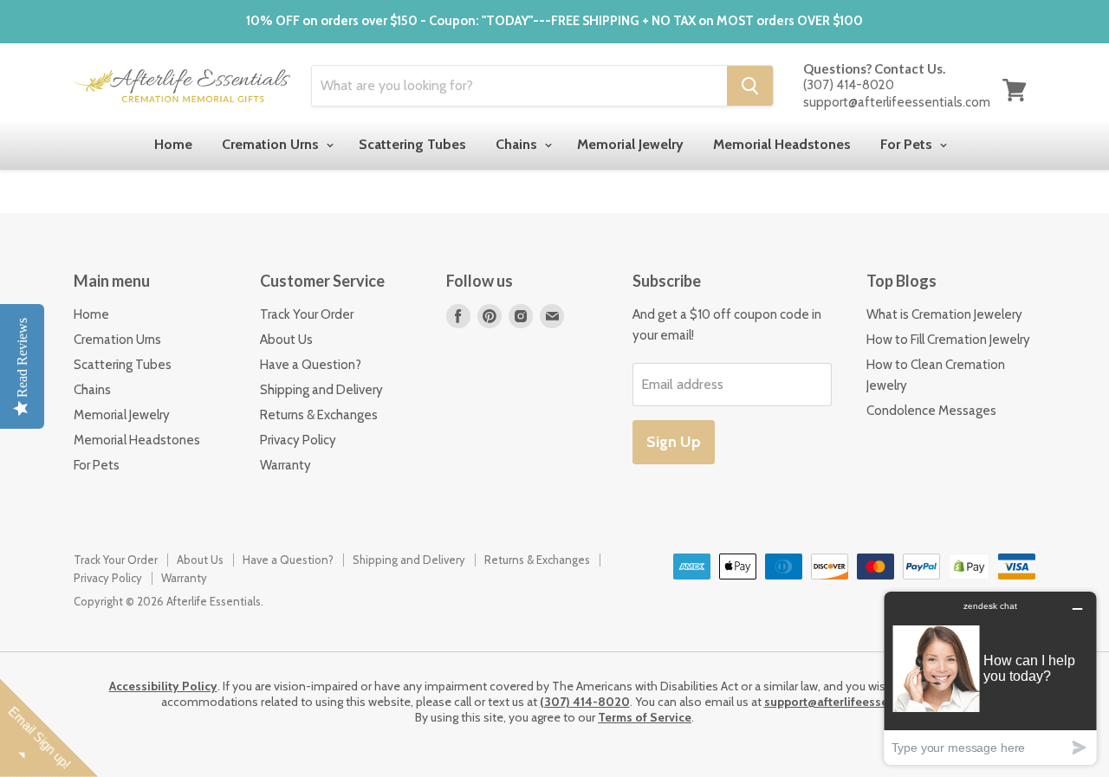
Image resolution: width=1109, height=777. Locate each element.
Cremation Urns (272, 144)
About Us (286, 339)
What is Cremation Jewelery (944, 314)
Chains (518, 144)
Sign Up (673, 441)
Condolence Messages (931, 410)
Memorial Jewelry (630, 144)
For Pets (908, 144)
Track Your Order (306, 314)
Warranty (285, 465)
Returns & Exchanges (319, 415)
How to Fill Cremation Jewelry (948, 339)
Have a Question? (310, 364)
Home (173, 144)
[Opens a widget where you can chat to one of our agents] (990, 678)
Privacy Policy (298, 440)
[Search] (750, 86)
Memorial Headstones (782, 144)
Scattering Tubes (412, 144)
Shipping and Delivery (321, 390)
